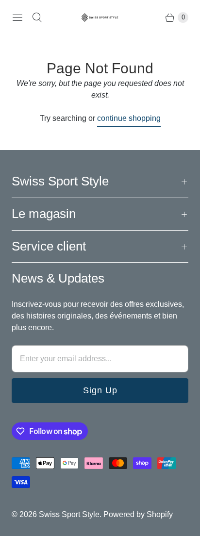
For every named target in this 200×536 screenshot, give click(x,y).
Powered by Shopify (138, 514)
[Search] (37, 17)
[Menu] (17, 17)
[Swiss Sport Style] (100, 17)
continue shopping (129, 118)
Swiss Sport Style (69, 514)
